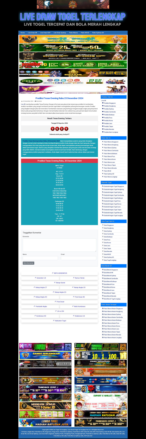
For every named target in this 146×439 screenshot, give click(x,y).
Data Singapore (109, 225)
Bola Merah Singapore (111, 270)
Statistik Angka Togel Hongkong (114, 189)
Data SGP (92, 431)
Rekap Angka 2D (60, 292)
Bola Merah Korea (109, 287)
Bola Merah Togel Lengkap (112, 299)
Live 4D (23, 104)
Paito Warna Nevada (110, 168)
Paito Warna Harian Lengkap (113, 337)
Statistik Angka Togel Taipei (112, 209)
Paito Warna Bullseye (110, 153)
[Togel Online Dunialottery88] (100, 372)
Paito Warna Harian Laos (111, 329)
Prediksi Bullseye (109, 115)
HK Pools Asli (88, 436)
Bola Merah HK (108, 272)
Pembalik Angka (41, 306)
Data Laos (107, 245)
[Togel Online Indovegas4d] (100, 423)
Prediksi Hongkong (110, 106)
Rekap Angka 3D (79, 287)
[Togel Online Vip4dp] (100, 364)
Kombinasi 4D (41, 316)
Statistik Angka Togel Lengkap (113, 215)
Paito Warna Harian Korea (112, 326)
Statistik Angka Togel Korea (112, 204)
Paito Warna (73, 33)
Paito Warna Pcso (109, 156)
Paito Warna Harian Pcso (111, 323)
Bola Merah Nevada (110, 296)
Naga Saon (55, 431)
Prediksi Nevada (109, 129)
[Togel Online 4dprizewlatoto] (45, 406)
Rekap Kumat (60, 283)
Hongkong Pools (69, 433)
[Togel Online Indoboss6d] (100, 347)
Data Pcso (107, 240)
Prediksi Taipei (108, 126)
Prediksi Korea (108, 120)
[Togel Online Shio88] (100, 414)
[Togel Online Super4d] (73, 56)
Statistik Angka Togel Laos (112, 207)
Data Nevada (108, 251)
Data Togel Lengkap (110, 260)
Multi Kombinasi (79, 306)
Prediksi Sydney (109, 109)
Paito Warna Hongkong (111, 145)
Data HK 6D (107, 254)
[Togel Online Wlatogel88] (45, 397)
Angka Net (31, 431)
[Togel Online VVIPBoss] (73, 39)
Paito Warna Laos (109, 162)
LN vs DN (60, 311)
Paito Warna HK (39, 431)
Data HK (86, 431)
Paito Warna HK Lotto (109, 433)
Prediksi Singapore (110, 103)
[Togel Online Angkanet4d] (100, 397)
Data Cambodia (109, 234)
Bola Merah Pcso (109, 284)
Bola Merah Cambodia (111, 278)
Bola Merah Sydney (110, 275)
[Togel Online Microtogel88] (45, 347)
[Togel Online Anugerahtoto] (100, 380)
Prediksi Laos (108, 123)
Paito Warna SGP (78, 431)
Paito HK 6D (85, 33)
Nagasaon (48, 431)
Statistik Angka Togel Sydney (113, 192)
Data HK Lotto (120, 433)
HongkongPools (80, 433)
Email (62, 254)
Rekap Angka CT (41, 287)
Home (23, 33)
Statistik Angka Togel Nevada (113, 212)
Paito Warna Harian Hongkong (113, 311)
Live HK (104, 100)
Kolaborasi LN (79, 316)
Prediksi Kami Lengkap (111, 132)
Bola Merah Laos (109, 290)
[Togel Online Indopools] (100, 406)
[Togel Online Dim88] (73, 48)
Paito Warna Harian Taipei (112, 332)
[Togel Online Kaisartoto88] (45, 414)
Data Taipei (107, 248)
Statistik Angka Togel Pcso (112, 201)
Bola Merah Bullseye (110, 281)
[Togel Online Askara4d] (45, 380)
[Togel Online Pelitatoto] (73, 81)
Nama (25, 254)
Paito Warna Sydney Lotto (94, 433)
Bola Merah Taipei (109, 293)
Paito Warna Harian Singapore (113, 308)
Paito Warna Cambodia (111, 150)
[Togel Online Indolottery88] (100, 389)
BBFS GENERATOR (60, 273)
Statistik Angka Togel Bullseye (113, 198)
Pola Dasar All (79, 297)
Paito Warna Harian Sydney (112, 314)
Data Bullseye (108, 237)
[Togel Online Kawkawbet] (45, 364)
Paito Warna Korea (110, 159)
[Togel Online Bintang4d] (45, 389)
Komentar (39, 101)
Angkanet (51, 433)
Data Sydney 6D (109, 257)
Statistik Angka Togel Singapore (114, 186)
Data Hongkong (109, 228)
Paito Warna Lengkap (110, 177)
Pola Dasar (60, 302)
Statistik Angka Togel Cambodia (114, 195)
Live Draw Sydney (60, 33)
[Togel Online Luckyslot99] (100, 355)
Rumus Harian (79, 278)
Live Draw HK (32, 33)
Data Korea (107, 242)
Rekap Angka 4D (41, 297)
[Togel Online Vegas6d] (45, 372)
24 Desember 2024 (28, 101)
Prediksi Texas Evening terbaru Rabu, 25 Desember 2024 (41, 141)
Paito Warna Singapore (111, 142)
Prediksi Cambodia (110, 112)
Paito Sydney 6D (98, 33)
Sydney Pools (59, 433)
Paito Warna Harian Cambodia (113, 317)
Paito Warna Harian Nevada (112, 335)
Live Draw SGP (45, 33)
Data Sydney (108, 231)
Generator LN (41, 278)
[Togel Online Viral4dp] (73, 90)
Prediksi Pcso (108, 118)
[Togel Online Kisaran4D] (73, 64)
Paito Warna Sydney (110, 148)
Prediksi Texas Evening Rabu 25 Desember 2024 (59, 98)
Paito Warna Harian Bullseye (112, 320)
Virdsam (24, 431)
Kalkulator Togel (60, 321)
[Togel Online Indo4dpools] (45, 423)
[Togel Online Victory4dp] (45, 355)
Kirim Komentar (28, 263)
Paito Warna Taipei (110, 165)
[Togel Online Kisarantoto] (73, 73)
